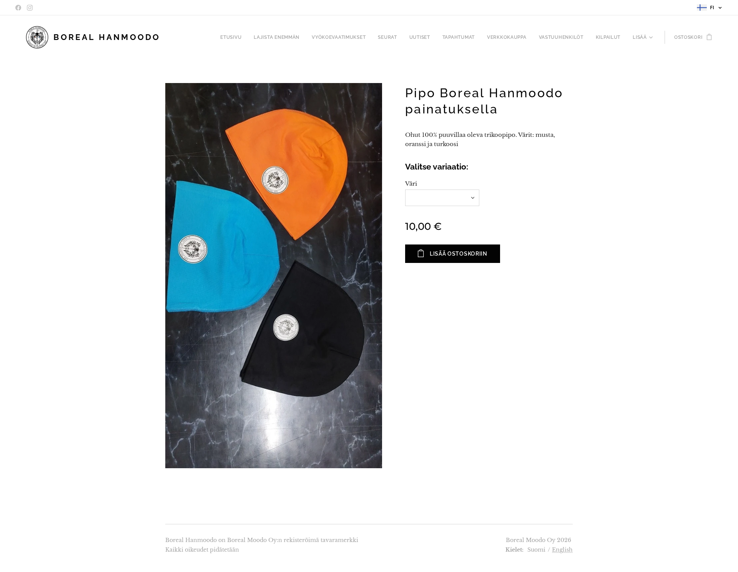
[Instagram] (30, 7)
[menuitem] (233, 37)
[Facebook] (18, 7)
